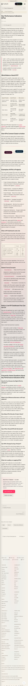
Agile (4, 525)
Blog (3, 663)
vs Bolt (15, 595)
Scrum (9, 525)
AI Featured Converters (18, 640)
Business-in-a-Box (5, 643)
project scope (22, 126)
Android (16, 581)
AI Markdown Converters (19, 645)
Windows (16, 586)
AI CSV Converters (17, 643)
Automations (5, 639)
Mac (15, 584)
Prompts (16, 651)
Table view (13, 315)
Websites (16, 574)
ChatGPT (16, 614)
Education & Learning (6, 648)
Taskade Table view (14, 65)
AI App (15, 630)
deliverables (6, 201)
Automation (5, 528)
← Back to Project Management (9, 536)
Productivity (4, 633)
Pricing (3, 569)
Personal (16, 619)
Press (3, 580)
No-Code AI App (17, 628)
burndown (3, 222)
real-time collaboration (15, 342)
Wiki (2, 11)
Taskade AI (4, 610)
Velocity (5, 295)
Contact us (4, 575)
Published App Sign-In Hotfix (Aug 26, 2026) (10, 676)
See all (3, 584)
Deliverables (6, 282)
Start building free (8, 491)
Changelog (5, 674)
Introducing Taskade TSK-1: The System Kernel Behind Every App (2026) (13, 665)
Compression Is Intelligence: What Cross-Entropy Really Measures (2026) (13, 669)
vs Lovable (16, 597)
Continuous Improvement (9, 276)
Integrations (4, 577)
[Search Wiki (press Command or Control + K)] (24, 683)
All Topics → (22, 536)
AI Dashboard (16, 633)
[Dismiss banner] (25, 1)
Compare (16, 592)
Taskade (4, 565)
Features (3, 571)
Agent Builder (4, 618)
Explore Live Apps (8, 495)
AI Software (16, 626)
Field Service (16, 657)
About (3, 582)
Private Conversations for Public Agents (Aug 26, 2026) (12, 677)
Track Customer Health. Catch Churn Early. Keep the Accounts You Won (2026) (13, 667)
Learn (3, 588)
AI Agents (4, 594)
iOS (15, 583)
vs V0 (15, 599)
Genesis (3, 590)
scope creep (13, 196)
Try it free (14, 69)
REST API (3, 603)
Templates (17, 610)
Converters (17, 638)
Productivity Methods (18, 525)
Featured (16, 567)
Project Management (8, 11)
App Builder (4, 615)
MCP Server (4, 578)
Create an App (4, 567)
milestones (17, 185)
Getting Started (5, 601)
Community (17, 565)
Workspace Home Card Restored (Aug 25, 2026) (10, 679)
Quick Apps (16, 568)
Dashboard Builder (5, 620)
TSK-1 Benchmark (5, 573)
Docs (3, 599)
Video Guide (4, 613)
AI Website (16, 631)
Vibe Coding (4, 616)
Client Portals (16, 654)
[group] (13, 152)
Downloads (17, 578)
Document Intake (17, 655)
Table (15, 618)
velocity (19, 220)
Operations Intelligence (6, 631)
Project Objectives (7, 269)
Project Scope (7, 289)
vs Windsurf (16, 601)
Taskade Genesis (7, 312)
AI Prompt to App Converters (19, 647)
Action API (4, 605)
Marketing (4, 634)
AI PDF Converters (17, 642)
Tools (15, 570)
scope (8, 449)
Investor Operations (5, 646)
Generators (17, 624)
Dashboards (16, 572)
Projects (3, 592)
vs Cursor (16, 594)
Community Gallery (7, 368)
